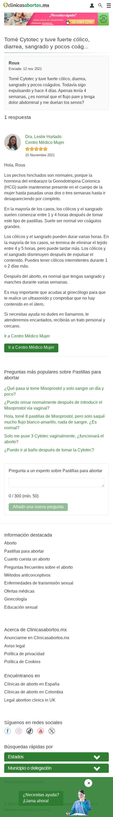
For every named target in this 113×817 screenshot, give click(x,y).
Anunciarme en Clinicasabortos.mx (36, 638)
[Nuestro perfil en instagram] (18, 732)
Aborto (10, 543)
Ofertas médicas (19, 591)
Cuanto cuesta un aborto (27, 559)
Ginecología (15, 599)
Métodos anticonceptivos (27, 575)
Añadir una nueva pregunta (38, 507)
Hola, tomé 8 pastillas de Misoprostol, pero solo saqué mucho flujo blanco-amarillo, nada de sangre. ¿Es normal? (54, 422)
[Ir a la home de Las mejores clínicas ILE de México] (27, 6)
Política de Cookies (22, 661)
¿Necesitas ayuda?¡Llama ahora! (41, 798)
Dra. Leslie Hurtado (43, 136)
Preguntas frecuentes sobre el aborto (38, 567)
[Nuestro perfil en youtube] (40, 732)
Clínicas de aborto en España (31, 684)
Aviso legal (14, 646)
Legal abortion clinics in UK (29, 700)
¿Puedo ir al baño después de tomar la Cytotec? (49, 450)
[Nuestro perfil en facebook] (7, 732)
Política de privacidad (24, 654)
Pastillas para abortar (24, 551)
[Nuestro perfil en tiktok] (29, 732)
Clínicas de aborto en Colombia (33, 692)
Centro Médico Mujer (44, 142)
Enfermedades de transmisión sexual (38, 583)
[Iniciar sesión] (92, 6)
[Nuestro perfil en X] (51, 732)
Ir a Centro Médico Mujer (27, 336)
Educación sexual (21, 607)
